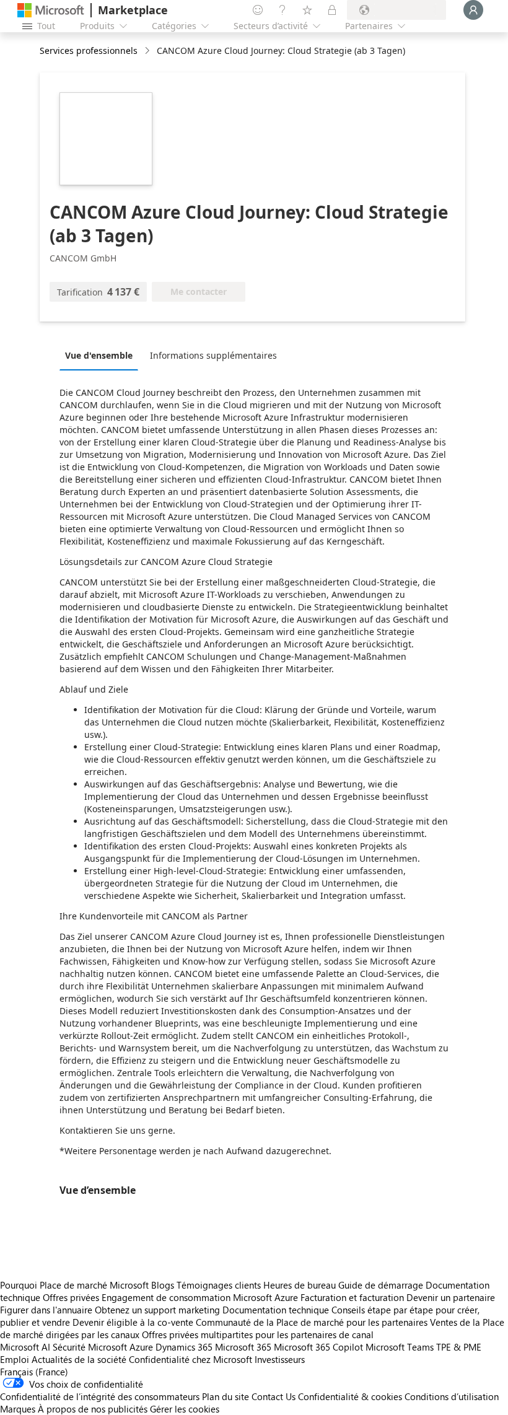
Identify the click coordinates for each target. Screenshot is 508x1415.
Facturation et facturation (352, 1297)
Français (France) (34, 1371)
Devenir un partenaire (450, 1297)
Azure (141, 1347)
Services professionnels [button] (89, 50)
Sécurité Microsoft (90, 1347)
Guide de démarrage (380, 1285)
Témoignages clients (219, 1285)
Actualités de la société (79, 1359)
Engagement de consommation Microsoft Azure (201, 1297)
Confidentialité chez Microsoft (190, 1359)
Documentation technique (275, 1309)
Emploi (14, 1359)
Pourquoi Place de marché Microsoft (74, 1285)
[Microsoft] (50, 10)
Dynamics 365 (183, 1347)
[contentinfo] (148, 51)
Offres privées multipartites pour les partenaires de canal (258, 1334)
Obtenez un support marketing (157, 1309)
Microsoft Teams (400, 1347)
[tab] (101, 355)
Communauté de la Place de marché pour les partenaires (311, 1322)
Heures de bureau (299, 1285)
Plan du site (225, 1396)
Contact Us (274, 1396)
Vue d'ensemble (99, 355)
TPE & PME (458, 1347)
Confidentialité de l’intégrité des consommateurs (99, 1396)
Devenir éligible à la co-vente (132, 1322)
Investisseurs (280, 1359)
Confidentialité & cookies (350, 1396)
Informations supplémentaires (213, 355)
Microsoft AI (25, 1347)
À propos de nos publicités (92, 1409)
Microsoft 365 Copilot (318, 1347)
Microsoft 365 (243, 1347)
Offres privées (71, 1297)
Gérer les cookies (184, 1409)
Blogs (162, 1285)
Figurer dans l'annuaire (46, 1309)
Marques (17, 1409)
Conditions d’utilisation (452, 1396)
